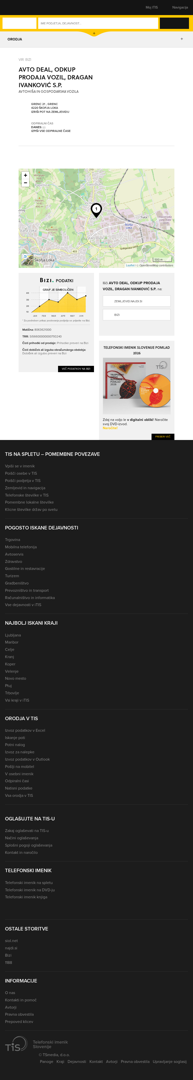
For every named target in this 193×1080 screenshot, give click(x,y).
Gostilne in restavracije (25, 568)
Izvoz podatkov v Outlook (27, 759)
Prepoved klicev (19, 1021)
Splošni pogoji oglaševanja (28, 845)
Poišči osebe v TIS (21, 473)
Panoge (46, 1061)
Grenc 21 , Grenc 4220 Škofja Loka (44, 106)
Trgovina (12, 540)
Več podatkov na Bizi (76, 369)
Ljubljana (13, 635)
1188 (8, 962)
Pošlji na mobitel (19, 766)
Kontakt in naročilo (21, 852)
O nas (10, 993)
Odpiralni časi (17, 781)
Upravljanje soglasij (170, 1061)
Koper (10, 664)
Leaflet (130, 265)
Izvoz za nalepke (19, 752)
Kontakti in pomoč (21, 1000)
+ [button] (25, 175)
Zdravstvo (13, 561)
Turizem (12, 576)
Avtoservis (14, 554)
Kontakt (96, 1061)
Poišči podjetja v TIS (22, 480)
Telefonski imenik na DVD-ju (30, 890)
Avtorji (11, 1007)
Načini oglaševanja (21, 838)
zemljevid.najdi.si (128, 301)
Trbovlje (12, 693)
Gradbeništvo (17, 583)
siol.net (11, 941)
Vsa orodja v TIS (19, 795)
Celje (9, 649)
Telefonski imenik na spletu (29, 883)
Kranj (9, 657)
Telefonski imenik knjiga (26, 897)
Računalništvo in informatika (30, 598)
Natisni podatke (18, 788)
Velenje (12, 671)
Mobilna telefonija (21, 547)
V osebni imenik (19, 774)
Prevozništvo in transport (27, 590)
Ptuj (8, 686)
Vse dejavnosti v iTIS (23, 605)
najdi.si (11, 948)
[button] (14, 7)
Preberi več (163, 436)
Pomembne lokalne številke (29, 502)
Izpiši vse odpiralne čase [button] (51, 131)
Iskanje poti (15, 738)
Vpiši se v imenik (20, 466)
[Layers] (27, 259)
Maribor (11, 642)
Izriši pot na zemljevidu (50, 112)
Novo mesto (15, 678)
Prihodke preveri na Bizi (72, 343)
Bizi (117, 315)
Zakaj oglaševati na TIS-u (27, 830)
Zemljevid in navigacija (25, 488)
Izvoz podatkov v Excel (25, 730)
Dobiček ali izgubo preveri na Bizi (44, 353)
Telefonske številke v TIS (27, 495)
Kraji (60, 1061)
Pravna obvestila (19, 1014)
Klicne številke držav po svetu (31, 509)
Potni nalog (15, 745)
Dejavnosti (77, 1061)
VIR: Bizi (25, 59)
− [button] (25, 183)
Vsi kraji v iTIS (17, 700)
